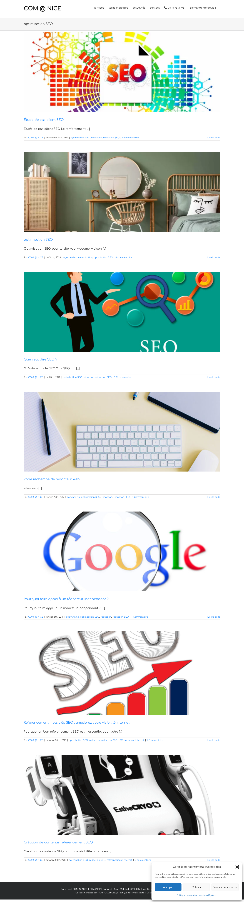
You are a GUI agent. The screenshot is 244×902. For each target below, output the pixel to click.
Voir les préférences (225, 887)
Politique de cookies (187, 895)
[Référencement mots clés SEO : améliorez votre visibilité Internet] (122, 673)
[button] (237, 867)
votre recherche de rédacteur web (52, 479)
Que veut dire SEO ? (40, 359)
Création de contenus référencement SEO (58, 842)
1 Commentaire (122, 377)
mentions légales (207, 895)
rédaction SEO (111, 137)
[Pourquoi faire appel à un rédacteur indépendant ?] (122, 551)
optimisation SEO (80, 137)
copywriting (73, 497)
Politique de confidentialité (131, 893)
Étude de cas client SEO (44, 120)
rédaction (96, 137)
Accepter (168, 887)
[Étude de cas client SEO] (122, 72)
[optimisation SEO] (122, 192)
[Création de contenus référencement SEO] (122, 795)
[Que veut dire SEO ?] (122, 312)
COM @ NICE (35, 137)
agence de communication (78, 257)
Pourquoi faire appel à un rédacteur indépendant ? (66, 599)
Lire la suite (213, 137)
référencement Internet (131, 740)
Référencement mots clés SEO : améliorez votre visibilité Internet (77, 722)
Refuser (196, 887)
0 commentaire (130, 137)
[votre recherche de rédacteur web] (122, 432)
